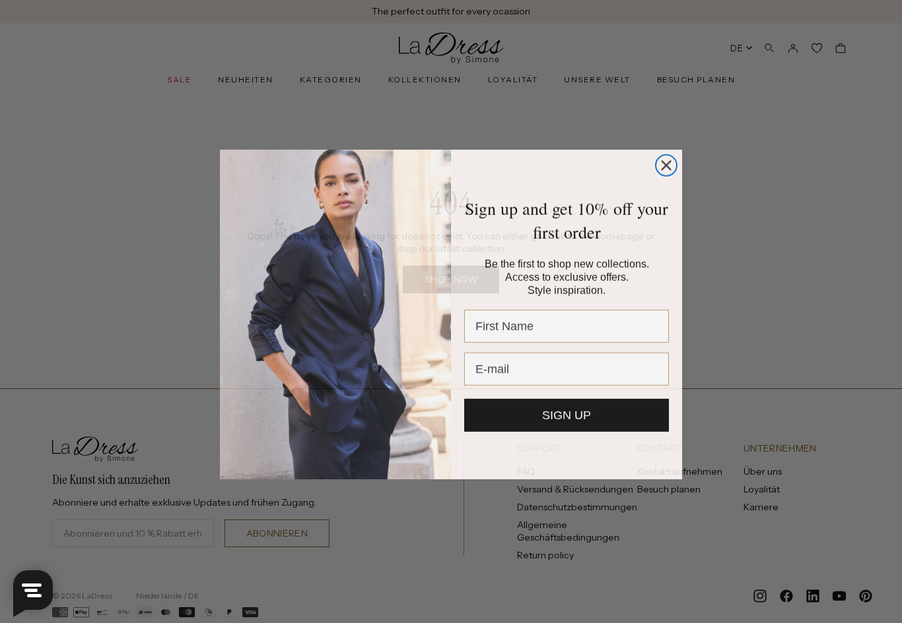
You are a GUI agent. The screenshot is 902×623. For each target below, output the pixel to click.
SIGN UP (566, 415)
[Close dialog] (666, 162)
